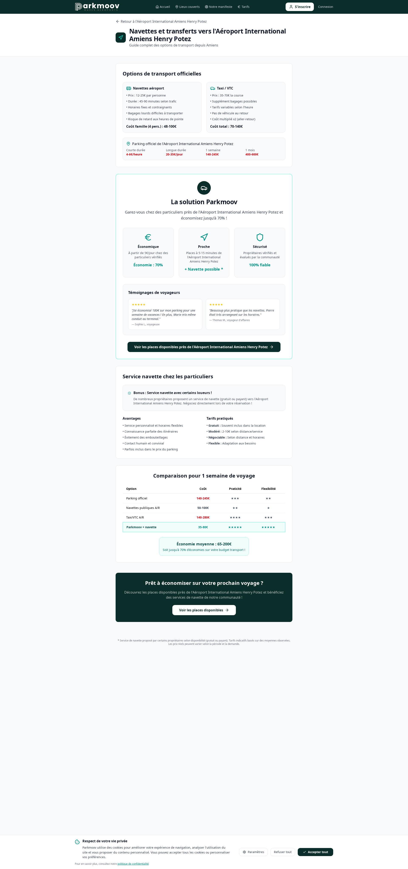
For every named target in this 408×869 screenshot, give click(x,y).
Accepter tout (318, 852)
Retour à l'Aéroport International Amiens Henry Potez (164, 21)
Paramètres (256, 852)
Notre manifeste (220, 7)
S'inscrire (302, 6)
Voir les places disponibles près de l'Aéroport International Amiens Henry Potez (201, 347)
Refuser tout (283, 852)
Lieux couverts (189, 7)
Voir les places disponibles (201, 610)
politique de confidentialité (133, 864)
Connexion (325, 7)
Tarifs (245, 7)
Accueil (165, 7)
